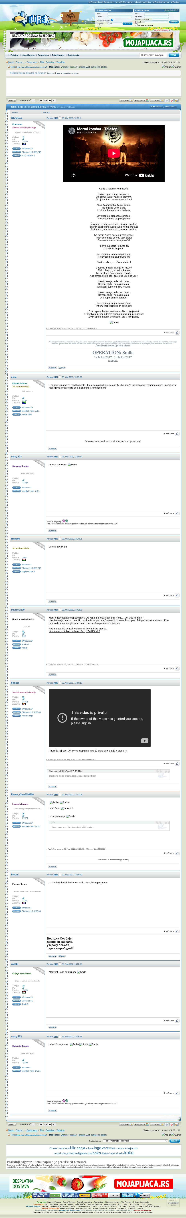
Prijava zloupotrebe (141, 1202)
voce (105, 1148)
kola (112, 1148)
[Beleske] (62, 956)
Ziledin (103, 67)
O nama (112, 1208)
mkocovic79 (18, 609)
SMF (124, 1212)
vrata (57, 1153)
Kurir (120, 1204)
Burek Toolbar (69, 1202)
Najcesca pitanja (112, 1202)
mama (72, 1153)
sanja (81, 1148)
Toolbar (176, 2)
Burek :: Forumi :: (16, 62)
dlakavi (106, 1153)
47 (41, 100)
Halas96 (15, 538)
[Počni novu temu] (126, 101)
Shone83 (64, 67)
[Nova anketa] (141, 101)
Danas (149, 1204)
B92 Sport (134, 1204)
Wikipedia (54, 1204)
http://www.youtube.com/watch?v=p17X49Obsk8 (74, 631)
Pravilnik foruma (162, 2)
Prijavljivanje (58, 55)
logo (97, 1148)
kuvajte (129, 1148)
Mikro (126, 1204)
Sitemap (140, 1208)
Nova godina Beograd (59, 1206)
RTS (143, 1204)
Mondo (63, 1204)
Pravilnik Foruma (67, 1208)
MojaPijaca (104, 1206)
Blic (46, 1204)
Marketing (122, 1208)
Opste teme (32, 62)
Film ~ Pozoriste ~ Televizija (52, 62)
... (37, 100)
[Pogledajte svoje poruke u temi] (176, 101)
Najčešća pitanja (125, 2)
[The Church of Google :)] (62, 368)
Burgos (132, 1206)
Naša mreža (80, 1204)
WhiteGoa (16, 118)
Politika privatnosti (83, 1208)
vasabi (14, 964)
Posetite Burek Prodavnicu (102, 2)
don (90, 1153)
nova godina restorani (80, 1206)
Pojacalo (114, 1206)
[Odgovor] (157, 101)
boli (136, 1148)
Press (70, 1204)
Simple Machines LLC (143, 1212)
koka (128, 1152)
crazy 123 (16, 456)
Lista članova (28, 55)
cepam (113, 1153)
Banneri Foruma (54, 1202)
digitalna (82, 1153)
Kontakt (131, 1208)
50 (54, 100)
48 (46, 100)
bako (96, 1153)
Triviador (44, 1206)
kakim (120, 1153)
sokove (89, 1148)
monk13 (73, 67)
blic (73, 1148)
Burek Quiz (98, 1202)
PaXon (15, 874)
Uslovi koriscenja (100, 1208)
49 (50, 100)
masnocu (64, 1148)
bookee (15, 682)
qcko (14, 377)
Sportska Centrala (94, 1204)
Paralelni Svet (84, 67)
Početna (14, 55)
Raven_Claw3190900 (22, 794)
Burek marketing (143, 2)
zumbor (120, 1148)
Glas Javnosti (110, 1204)
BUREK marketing (161, 30)
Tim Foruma (126, 1202)
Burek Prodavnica (84, 1202)
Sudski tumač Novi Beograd (148, 1206)
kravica (64, 1153)
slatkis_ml (95, 67)
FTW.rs (94, 1206)
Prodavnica (43, 55)
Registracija (73, 55)
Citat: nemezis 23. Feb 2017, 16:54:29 (65, 771)
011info (123, 1206)
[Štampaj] (167, 101)
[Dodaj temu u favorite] (171, 101)
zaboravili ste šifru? (171, 10)
